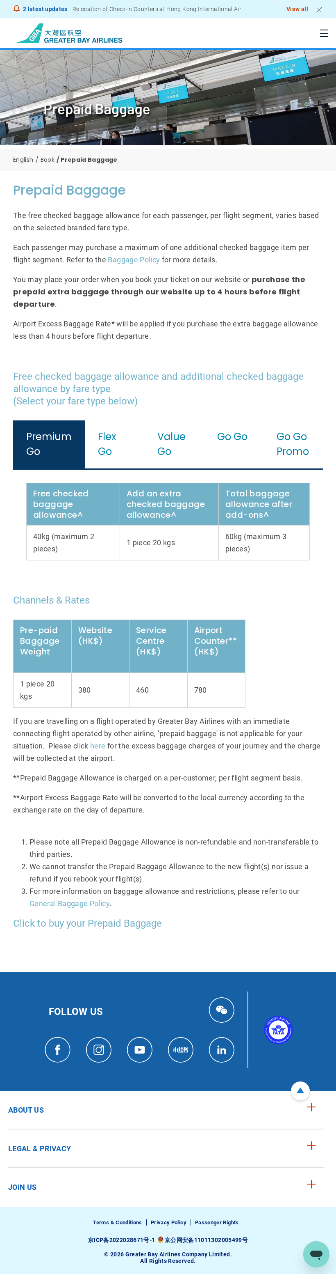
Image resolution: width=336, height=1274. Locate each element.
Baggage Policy (134, 259)
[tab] (49, 444)
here (97, 745)
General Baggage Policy (69, 903)
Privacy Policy (168, 1222)
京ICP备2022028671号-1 (121, 1240)
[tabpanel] (168, 522)
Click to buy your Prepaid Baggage (87, 923)
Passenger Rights (217, 1222)
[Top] (300, 1090)
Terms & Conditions (117, 1222)
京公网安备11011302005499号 (206, 1240)
